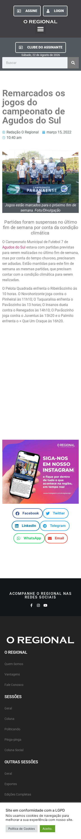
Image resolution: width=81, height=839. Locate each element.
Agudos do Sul (13, 247)
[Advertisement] (40, 383)
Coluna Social (13, 750)
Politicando (12, 729)
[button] (41, 29)
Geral (8, 708)
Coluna (9, 719)
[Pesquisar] (73, 62)
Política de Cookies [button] (21, 828)
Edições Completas (17, 794)
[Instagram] (38, 605)
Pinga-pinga (12, 740)
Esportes (10, 784)
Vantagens (12, 674)
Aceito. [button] (47, 828)
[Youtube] (45, 605)
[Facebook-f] (31, 605)
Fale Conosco (13, 685)
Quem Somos (13, 664)
